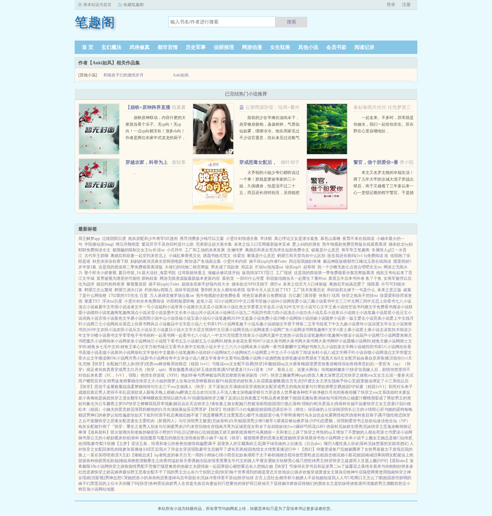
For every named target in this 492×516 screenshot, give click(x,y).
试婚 (340, 455)
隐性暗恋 (394, 415)
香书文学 (114, 335)
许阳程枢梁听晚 (180, 301)
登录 (391, 4)
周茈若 (247, 267)
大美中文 (189, 346)
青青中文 (221, 358)
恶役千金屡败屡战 (110, 386)
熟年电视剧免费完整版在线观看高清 (354, 244)
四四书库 (373, 346)
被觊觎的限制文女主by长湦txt (138, 250)
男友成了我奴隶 (225, 267)
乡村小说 (319, 352)
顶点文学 (392, 352)
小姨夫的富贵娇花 (118, 409)
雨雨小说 (151, 318)
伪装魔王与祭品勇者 (262, 398)
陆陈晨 (373, 284)
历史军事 (196, 47)
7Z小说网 (388, 335)
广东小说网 (291, 329)
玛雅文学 (368, 307)
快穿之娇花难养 (108, 472)
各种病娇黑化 (98, 460)
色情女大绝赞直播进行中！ (276, 449)
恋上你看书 (385, 301)
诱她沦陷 (199, 460)
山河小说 (203, 312)
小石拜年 (175, 250)
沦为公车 (98, 403)
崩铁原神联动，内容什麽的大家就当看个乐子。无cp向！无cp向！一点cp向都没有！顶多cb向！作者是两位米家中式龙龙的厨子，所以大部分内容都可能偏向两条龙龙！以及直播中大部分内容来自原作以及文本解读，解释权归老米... (156, 137)
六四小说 (279, 312)
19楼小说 (285, 318)
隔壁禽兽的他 (173, 466)
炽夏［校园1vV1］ (372, 386)
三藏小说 (315, 301)
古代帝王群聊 (96, 255)
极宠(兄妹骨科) (216, 420)
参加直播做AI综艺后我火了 (146, 449)
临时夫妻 (398, 392)
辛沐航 (266, 238)
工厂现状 (284, 272)
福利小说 (167, 307)
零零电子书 (132, 335)
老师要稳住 (129, 381)
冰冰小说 (219, 312)
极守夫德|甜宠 (259, 415)
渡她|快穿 (292, 438)
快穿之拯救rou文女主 (366, 375)
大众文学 (90, 358)
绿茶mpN (293, 267)
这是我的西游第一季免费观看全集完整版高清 (334, 272)
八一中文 (215, 335)
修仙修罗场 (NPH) (305, 420)
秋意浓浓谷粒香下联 (110, 261)
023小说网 (224, 301)
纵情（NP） (260, 375)
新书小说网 (155, 358)
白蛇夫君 (318, 403)
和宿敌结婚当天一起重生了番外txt (296, 278)
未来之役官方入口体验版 (305, 284)
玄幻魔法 (111, 47)
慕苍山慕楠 (330, 238)
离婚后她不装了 (189, 415)
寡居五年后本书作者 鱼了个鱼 (355, 278)
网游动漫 (252, 47)
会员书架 (336, 47)
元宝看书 (173, 346)
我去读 (305, 335)
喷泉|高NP (222, 369)
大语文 (199, 329)
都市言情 (168, 47)
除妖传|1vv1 (285, 426)
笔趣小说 (375, 312)
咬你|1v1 (400, 358)
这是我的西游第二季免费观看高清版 (130, 267)
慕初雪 (228, 278)
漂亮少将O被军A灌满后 (267, 420)
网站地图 (106, 489)
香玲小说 (364, 324)
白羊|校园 (238, 420)
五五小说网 (209, 341)
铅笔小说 (205, 346)
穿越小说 (267, 301)
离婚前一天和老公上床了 (282, 432)
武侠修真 (140, 47)
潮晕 (375, 398)
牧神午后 (355, 472)
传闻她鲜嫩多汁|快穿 (339, 369)
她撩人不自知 (308, 477)
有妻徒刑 (214, 483)
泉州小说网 (124, 352)
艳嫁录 (250, 392)
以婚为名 (179, 398)
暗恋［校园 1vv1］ (195, 364)
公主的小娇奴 (102, 438)
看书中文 (331, 301)
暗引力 (262, 392)
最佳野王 (130, 472)
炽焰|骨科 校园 (135, 438)
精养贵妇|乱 (364, 364)
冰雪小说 (155, 312)
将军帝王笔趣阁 (355, 250)
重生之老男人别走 (143, 426)
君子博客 (296, 324)
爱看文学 (259, 307)
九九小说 (325, 346)
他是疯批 (102, 398)
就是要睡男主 (215, 415)
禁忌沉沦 (340, 375)
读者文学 (135, 307)
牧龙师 (283, 358)
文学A (333, 329)
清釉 (143, 460)
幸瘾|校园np (274, 364)
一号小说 (151, 307)
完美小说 (382, 318)
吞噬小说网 (373, 352)
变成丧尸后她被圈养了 (344, 449)
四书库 (265, 312)
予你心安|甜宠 (352, 381)
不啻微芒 (153, 466)
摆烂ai (275, 284)
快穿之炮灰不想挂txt (360, 295)
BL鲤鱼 (373, 341)
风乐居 (120, 324)
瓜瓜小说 (211, 307)
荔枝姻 (280, 483)
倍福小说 (183, 318)
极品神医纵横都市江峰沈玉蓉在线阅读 (357, 261)
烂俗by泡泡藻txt (269, 267)
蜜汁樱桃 (363, 398)
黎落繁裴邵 (137, 284)
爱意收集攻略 (326, 364)
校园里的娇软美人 (241, 381)
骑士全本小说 (349, 438)
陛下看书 (171, 341)
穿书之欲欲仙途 (367, 420)
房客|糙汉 (385, 358)
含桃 (332, 455)
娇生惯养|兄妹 (358, 426)
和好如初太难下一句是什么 (351, 289)
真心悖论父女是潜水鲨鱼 (296, 238)
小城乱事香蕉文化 (185, 255)
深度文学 (380, 324)
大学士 (219, 346)
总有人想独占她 (259, 466)
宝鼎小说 (199, 318)
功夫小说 (311, 312)
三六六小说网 (237, 346)
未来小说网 (259, 346)
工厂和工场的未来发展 (205, 250)
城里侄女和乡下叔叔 (257, 426)
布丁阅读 (303, 352)
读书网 (307, 329)
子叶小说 (355, 352)
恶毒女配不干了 (153, 472)
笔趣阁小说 (193, 352)
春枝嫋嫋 (275, 455)
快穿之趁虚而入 (347, 460)
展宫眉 (266, 460)
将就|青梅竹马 (247, 432)
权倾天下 (266, 483)
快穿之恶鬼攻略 (385, 426)
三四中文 (367, 301)
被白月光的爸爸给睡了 (341, 392)
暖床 (118, 438)
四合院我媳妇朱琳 (305, 261)
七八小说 (403, 301)
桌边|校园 (320, 455)
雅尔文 (197, 307)
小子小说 (287, 352)
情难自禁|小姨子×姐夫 (208, 438)
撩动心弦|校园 (202, 432)
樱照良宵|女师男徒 (102, 381)
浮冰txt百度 (112, 301)
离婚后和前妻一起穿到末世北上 (138, 255)
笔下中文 (332, 324)
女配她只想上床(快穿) (125, 364)
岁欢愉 (305, 472)
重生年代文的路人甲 (242, 460)
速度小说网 (271, 329)
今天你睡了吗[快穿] (131, 483)
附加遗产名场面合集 (203, 261)
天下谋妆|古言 (220, 386)
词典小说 (90, 318)
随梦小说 (333, 318)
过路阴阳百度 (114, 238)
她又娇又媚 (225, 432)
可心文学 (320, 307)
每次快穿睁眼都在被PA (204, 381)
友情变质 (216, 460)
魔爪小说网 (96, 341)
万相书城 (157, 346)
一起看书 (183, 335)
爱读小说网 (402, 432)
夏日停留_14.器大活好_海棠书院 (147, 272)
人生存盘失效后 (191, 483)
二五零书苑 (314, 324)
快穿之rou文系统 (375, 392)
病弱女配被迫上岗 (397, 455)
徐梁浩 (239, 255)
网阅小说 (301, 318)
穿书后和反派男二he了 (325, 466)
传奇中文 (173, 358)
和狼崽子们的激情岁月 (123, 75)
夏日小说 (173, 329)
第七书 (386, 432)
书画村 (149, 335)
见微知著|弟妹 (313, 398)
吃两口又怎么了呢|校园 (370, 477)
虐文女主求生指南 (324, 381)
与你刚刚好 (391, 466)
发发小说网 (137, 341)
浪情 (167, 398)
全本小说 (187, 312)
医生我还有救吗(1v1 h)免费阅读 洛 (357, 255)
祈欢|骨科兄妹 (363, 443)
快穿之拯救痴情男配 (126, 466)
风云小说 (159, 324)
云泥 (389, 375)
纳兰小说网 (233, 352)
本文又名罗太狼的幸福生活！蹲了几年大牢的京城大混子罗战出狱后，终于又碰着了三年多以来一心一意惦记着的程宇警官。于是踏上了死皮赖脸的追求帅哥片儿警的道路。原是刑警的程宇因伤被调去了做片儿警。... (383, 192)
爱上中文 (398, 318)
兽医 (312, 375)
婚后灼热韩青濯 (110, 284)
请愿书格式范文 (217, 255)
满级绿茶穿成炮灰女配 (253, 386)
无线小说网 (251, 329)
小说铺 (359, 346)
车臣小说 (191, 324)
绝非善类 (373, 466)
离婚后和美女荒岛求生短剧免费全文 (277, 250)
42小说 (213, 318)
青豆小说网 (257, 335)
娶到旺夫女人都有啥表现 (223, 289)
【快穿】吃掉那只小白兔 (229, 409)
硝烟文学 (279, 324)
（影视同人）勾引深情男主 (179, 420)
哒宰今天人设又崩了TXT (269, 289)
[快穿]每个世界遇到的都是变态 (246, 472)
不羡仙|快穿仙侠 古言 (244, 477)
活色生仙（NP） (395, 420)
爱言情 (241, 335)
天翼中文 (275, 335)
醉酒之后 (188, 392)
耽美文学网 (343, 346)
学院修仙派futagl (98, 244)
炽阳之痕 (211, 472)
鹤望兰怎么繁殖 (98, 289)
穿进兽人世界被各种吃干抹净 (294, 392)
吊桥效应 (294, 483)
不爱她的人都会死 (364, 432)
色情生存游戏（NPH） (161, 375)
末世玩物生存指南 (207, 426)
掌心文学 (141, 346)
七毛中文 (107, 346)
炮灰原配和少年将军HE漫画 (153, 238)
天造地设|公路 (286, 472)
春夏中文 (102, 307)
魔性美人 (343, 443)
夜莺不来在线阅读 (358, 238)
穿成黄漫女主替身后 (329, 472)
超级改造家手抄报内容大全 (205, 284)
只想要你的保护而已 (240, 483)
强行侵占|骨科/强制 (293, 403)
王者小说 (336, 307)
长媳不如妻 (357, 403)
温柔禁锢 (135, 386)
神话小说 (235, 312)
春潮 (247, 455)
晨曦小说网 (357, 341)
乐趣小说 (263, 324)
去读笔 (386, 329)
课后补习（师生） (292, 409)
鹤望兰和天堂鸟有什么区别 (301, 255)
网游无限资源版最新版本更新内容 (190, 278)
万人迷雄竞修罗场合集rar (172, 295)
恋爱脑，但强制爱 (337, 420)
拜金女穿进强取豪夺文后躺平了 (199, 449)
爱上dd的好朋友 (306, 244)
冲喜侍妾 (217, 477)
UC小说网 (390, 346)
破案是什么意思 (325, 250)
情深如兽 (346, 364)
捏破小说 (317, 318)
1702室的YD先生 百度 (128, 295)
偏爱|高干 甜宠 (212, 443)
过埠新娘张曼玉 (192, 272)
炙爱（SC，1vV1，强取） (117, 375)
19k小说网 (99, 466)
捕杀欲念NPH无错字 (250, 284)
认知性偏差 (120, 415)
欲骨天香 (183, 460)
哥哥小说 (183, 307)
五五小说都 (189, 341)
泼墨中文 (171, 312)
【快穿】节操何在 (289, 466)
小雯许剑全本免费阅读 (144, 301)
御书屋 (84, 438)
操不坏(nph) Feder (164, 284)
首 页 (87, 47)
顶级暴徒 (179, 409)
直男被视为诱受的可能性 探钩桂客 (127, 278)
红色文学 (243, 307)
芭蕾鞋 (306, 455)
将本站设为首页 (97, 4)
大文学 (187, 329)
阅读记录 (364, 47)
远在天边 (189, 403)
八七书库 (207, 324)
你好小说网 (213, 352)
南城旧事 (373, 455)
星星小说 (392, 312)
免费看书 (385, 307)
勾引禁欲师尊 (321, 386)
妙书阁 (311, 346)
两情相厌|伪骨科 (347, 415)
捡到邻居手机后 (161, 415)
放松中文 (159, 352)
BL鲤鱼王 (124, 346)
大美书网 (278, 341)
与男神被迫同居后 (213, 375)
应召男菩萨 (197, 409)
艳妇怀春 (189, 375)
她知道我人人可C (335, 477)
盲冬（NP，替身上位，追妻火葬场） (288, 369)
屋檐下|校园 (290, 398)
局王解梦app (89, 238)
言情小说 (106, 318)
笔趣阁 (112, 312)
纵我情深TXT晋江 (258, 272)
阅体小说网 (116, 341)
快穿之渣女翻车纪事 (128, 398)
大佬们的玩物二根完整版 (187, 267)
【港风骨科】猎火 (102, 432)
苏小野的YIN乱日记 (172, 432)
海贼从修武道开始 (224, 272)
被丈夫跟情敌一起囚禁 (205, 466)
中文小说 (304, 307)
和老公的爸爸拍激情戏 (179, 443)
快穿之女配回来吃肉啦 (102, 449)
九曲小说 (348, 324)
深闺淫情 (340, 409)
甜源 (82, 460)
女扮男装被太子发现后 (384, 449)
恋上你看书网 (139, 324)
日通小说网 (231, 329)
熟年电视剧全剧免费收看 (218, 295)
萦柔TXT (92, 301)
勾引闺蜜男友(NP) (175, 426)
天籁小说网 (390, 341)
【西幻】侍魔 (312, 449)
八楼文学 (205, 358)
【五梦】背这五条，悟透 (137, 443)
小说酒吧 (269, 358)
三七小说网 (104, 324)
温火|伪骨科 (336, 403)
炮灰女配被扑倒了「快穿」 (102, 426)
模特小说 (98, 312)
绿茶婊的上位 (320, 409)
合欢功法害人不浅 (212, 392)
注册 (406, 4)
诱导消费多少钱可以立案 (202, 238)
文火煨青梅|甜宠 (299, 364)
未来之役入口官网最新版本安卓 (262, 244)
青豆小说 (343, 312)
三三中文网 (349, 301)
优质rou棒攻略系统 (162, 364)
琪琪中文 (213, 329)
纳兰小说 (155, 341)
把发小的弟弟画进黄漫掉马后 (158, 477)
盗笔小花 (204, 301)
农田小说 (108, 329)
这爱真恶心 (237, 415)
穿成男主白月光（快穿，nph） (141, 369)
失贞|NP (301, 381)
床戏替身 (309, 438)
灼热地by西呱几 (159, 289)
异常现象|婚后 (169, 403)
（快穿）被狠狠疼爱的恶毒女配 (256, 438)
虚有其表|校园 (239, 449)
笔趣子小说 (245, 324)
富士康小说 (349, 329)
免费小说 (269, 318)
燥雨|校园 (267, 403)
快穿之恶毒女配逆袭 (116, 420)
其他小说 (308, 47)
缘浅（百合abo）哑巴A (314, 443)
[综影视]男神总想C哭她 (111, 477)
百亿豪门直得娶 (303, 295)
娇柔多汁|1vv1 (243, 369)
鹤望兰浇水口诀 (128, 289)
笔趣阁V (320, 329)
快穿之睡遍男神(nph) (289, 375)
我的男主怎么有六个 (185, 472)
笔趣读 (295, 358)
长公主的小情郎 (362, 409)
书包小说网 (327, 438)
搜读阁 (104, 358)
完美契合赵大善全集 (214, 244)
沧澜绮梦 (235, 250)
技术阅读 (400, 329)
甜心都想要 (235, 466)
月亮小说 (137, 358)
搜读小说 (401, 307)
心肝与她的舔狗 (390, 409)
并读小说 (189, 358)
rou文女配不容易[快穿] (244, 364)
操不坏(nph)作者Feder (268, 261)
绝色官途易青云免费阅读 (264, 295)
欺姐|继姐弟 (120, 460)
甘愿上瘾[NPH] (374, 460)
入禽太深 (324, 375)
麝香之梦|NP (117, 403)
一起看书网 (165, 335)
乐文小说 (396, 324)
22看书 (253, 301)
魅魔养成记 (187, 369)
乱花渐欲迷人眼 (136, 392)
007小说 (263, 341)
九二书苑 (251, 312)
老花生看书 (246, 341)
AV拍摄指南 (197, 398)
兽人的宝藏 (235, 443)
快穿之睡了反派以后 (226, 398)
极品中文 (175, 324)
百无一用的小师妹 (199, 455)
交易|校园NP (344, 386)
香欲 (173, 369)
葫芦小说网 (369, 335)
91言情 (229, 335)
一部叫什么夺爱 (250, 278)
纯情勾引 (151, 386)
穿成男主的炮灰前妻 (291, 386)
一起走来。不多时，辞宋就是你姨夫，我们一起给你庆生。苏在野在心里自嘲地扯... (383, 124)
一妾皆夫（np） (389, 364)
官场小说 (90, 489)
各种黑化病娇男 (163, 483)
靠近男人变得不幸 (106, 392)
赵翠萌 (309, 267)
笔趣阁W (335, 335)
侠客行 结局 (329, 295)
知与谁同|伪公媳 (340, 398)
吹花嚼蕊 (265, 381)
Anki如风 (181, 75)
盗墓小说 (253, 318)
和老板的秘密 (143, 432)
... (135, 172)
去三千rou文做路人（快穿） (183, 386)
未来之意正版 (389, 289)
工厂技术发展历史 (309, 289)
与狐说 (218, 364)
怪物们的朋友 (314, 483)
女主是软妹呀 (338, 483)
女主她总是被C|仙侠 (390, 438)
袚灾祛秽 (280, 460)
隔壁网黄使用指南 (379, 472)
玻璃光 (124, 432)
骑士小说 (359, 312)
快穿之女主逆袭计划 (385, 403)
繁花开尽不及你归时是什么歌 (168, 244)
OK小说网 (119, 358)
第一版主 (349, 318)
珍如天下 (139, 415)
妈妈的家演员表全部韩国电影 (157, 261)
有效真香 (106, 369)
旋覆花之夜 (355, 466)
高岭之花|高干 (257, 443)
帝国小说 (118, 307)
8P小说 (340, 341)
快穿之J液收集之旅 (214, 403)
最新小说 (175, 352)
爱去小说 (365, 318)
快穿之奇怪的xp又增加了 (326, 432)
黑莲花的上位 (102, 483)
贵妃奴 (237, 455)
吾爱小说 (299, 301)
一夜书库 (277, 346)
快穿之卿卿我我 (143, 403)
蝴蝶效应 (155, 398)
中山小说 (167, 318)
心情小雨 (223, 455)
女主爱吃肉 (145, 420)
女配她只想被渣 (245, 403)
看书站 (235, 358)
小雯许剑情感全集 (242, 238)
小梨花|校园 (354, 455)
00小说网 (283, 301)
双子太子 (259, 455)
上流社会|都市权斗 (279, 477)
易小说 (137, 318)
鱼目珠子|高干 (373, 415)
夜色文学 (122, 318)
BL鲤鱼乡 (227, 341)
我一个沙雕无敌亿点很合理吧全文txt (349, 267)
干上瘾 (367, 438)
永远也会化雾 (321, 415)
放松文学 (143, 352)
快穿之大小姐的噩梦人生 (161, 381)
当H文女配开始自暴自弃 (355, 358)
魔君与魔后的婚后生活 (168, 438)
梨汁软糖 (107, 443)
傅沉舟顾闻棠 (127, 244)
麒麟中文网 (295, 346)
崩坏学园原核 (187, 289)
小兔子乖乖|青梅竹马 (290, 415)
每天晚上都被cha (165, 392)
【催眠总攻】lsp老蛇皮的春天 (156, 455)
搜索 (291, 21)
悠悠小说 (291, 335)
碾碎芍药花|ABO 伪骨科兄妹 (321, 426)
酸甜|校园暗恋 (263, 409)
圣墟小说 (90, 352)
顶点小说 (86, 307)
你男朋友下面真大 (317, 358)
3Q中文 (289, 307)
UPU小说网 (225, 324)
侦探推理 (224, 47)
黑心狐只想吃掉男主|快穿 (310, 460)
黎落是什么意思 (261, 255)
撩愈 (135, 460)
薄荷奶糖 (143, 409)
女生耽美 (280, 47)
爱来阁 (402, 335)
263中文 (240, 301)
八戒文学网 (337, 352)
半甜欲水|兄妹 (196, 477)
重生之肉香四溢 (161, 460)
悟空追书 (352, 307)
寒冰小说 (227, 307)
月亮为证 (231, 426)
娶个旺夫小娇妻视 (100, 272)
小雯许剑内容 (235, 261)
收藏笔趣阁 (134, 4)
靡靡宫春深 (239, 375)
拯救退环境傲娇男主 (368, 483)
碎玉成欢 (205, 369)
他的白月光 (161, 409)
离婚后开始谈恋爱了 (347, 284)
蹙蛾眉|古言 (283, 381)
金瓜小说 (275, 307)
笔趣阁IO (319, 335)
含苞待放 (291, 455)
